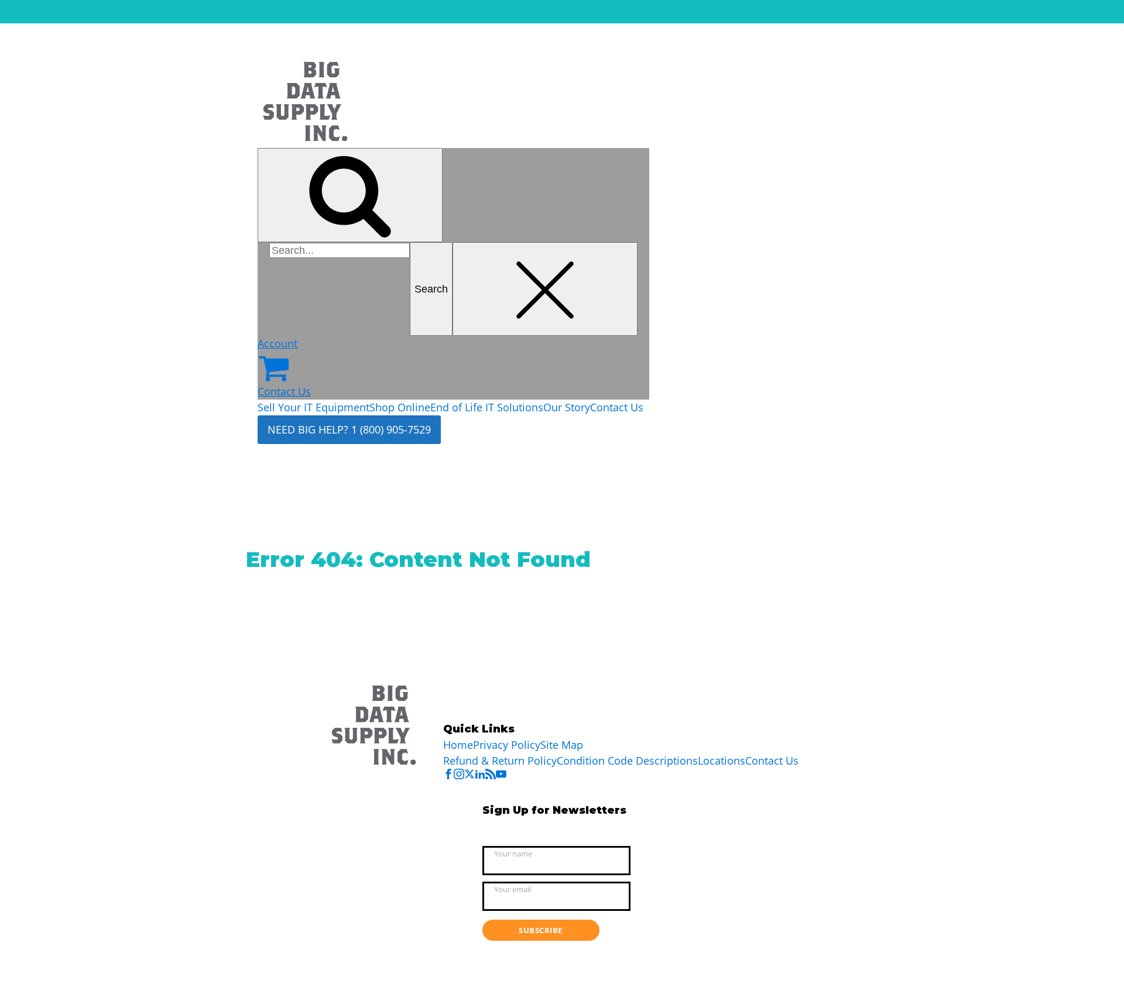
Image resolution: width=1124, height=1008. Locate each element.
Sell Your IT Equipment (313, 407)
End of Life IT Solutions (486, 407)
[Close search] (545, 289)
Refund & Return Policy (500, 761)
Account (277, 343)
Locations (721, 761)
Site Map (561, 745)
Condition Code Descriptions (627, 761)
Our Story (566, 407)
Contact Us (284, 391)
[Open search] (350, 195)
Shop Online (399, 407)
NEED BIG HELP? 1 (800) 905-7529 (349, 429)
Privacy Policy (506, 745)
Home (458, 745)
